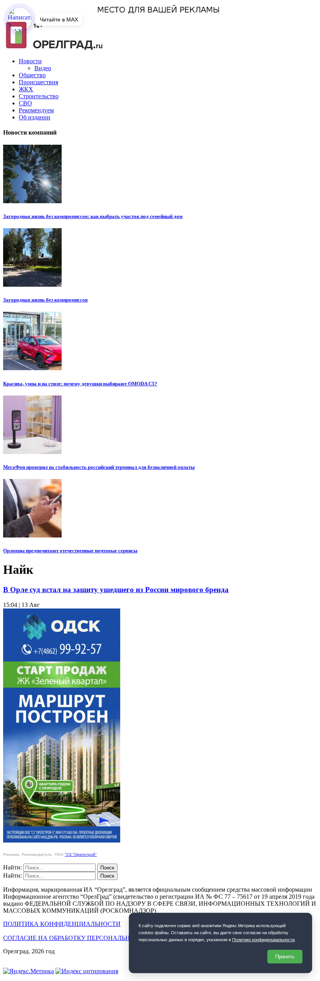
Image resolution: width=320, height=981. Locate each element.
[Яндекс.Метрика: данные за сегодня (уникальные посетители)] (28, 971)
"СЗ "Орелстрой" (81, 854)
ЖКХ (26, 89)
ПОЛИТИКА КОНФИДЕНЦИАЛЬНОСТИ (62, 924)
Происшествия (38, 82)
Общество (32, 75)
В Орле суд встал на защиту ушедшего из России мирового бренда (116, 589)
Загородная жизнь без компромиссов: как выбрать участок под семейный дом (93, 216)
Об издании (34, 117)
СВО (25, 103)
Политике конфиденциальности (263, 939)
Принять (285, 957)
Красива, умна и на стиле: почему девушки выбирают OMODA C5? (80, 384)
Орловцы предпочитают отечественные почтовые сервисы (70, 550)
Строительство (39, 96)
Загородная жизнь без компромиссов (45, 300)
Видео (42, 68)
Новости (30, 61)
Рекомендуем (36, 110)
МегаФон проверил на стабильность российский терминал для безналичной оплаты (99, 467)
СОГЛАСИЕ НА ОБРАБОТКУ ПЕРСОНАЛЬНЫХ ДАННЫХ (86, 938)
